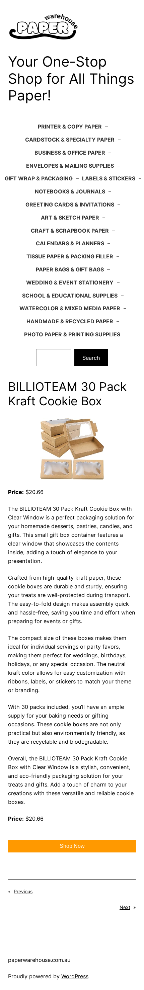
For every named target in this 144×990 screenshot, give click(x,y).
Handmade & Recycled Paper (69, 321)
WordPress (74, 976)
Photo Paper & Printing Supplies (72, 334)
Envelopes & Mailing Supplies (70, 165)
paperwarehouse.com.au (39, 960)
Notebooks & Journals (70, 191)
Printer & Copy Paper (70, 126)
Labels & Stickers (108, 178)
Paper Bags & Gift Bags (70, 269)
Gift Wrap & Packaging (39, 178)
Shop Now (72, 846)
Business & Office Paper (69, 152)
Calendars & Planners (70, 243)
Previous (23, 891)
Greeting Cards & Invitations (69, 204)
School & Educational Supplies (70, 295)
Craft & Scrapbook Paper (70, 230)
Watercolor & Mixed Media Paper (69, 308)
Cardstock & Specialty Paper (70, 139)
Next (125, 907)
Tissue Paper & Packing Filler (69, 256)
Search (91, 357)
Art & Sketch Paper (70, 217)
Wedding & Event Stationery (70, 282)
